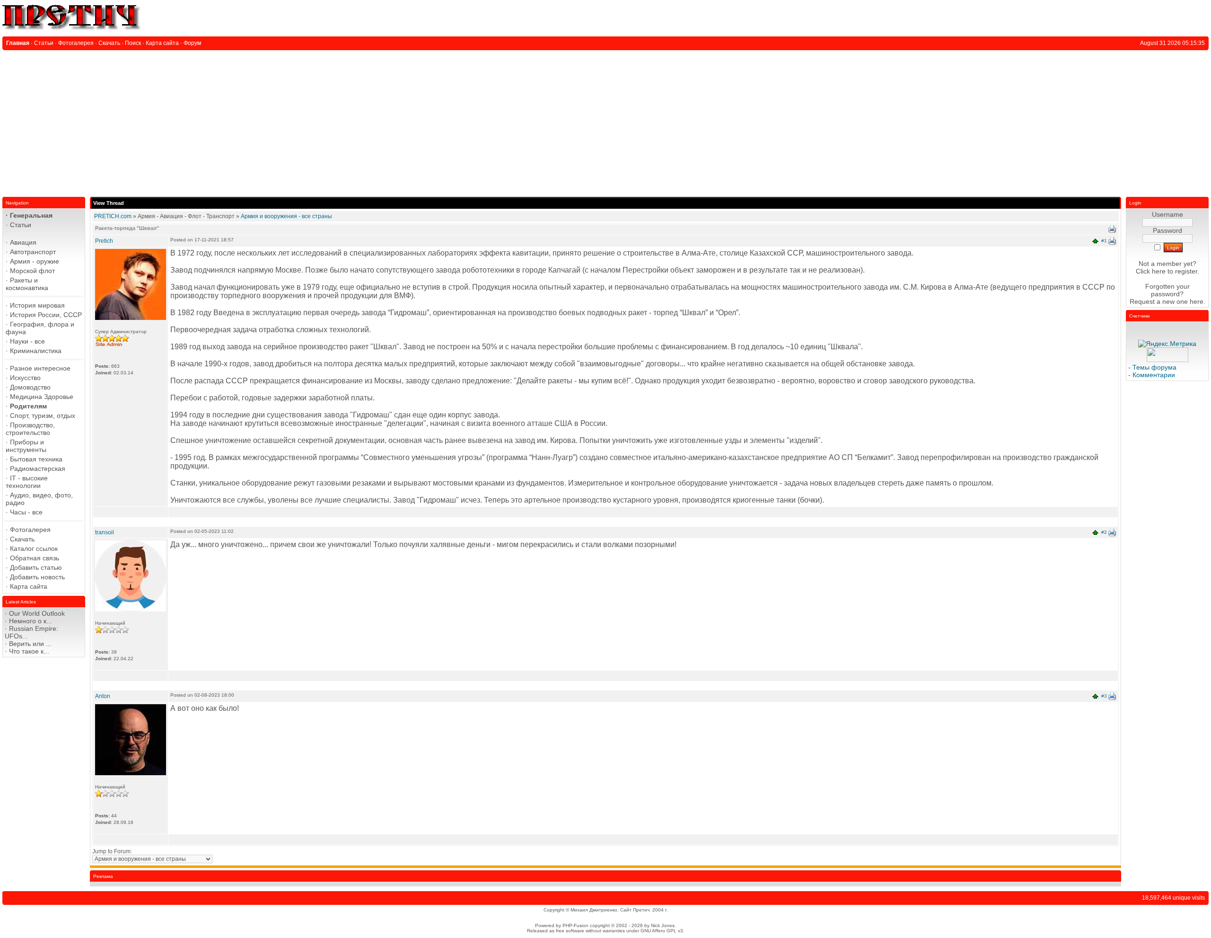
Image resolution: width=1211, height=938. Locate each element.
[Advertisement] (605, 121)
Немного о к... (30, 621)
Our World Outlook (37, 613)
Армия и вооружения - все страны (286, 216)
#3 (1104, 696)
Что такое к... (29, 651)
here (1196, 301)
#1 (1104, 240)
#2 (1104, 532)
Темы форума (1154, 367)
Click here (1151, 271)
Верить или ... (30, 643)
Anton (102, 696)
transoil (104, 532)
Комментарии (1153, 375)
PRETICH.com (113, 216)
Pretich (104, 241)
